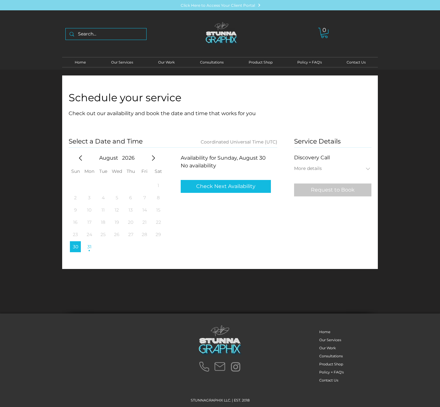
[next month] (153, 158)
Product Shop (331, 364)
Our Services (330, 340)
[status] (239, 142)
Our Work (327, 348)
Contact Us (328, 380)
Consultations (331, 356)
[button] (324, 33)
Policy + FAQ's (331, 372)
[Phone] (204, 367)
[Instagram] (235, 367)
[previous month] (80, 158)
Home (324, 332)
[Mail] (219, 366)
